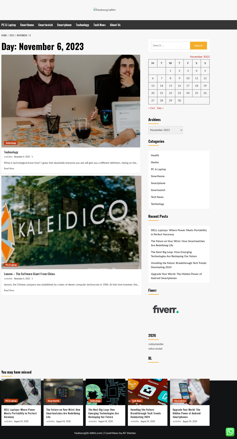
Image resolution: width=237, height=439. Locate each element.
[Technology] (70, 101)
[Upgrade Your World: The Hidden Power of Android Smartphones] (190, 392)
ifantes (155, 162)
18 (196, 85)
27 (152, 100)
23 (179, 93)
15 (170, 85)
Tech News (99, 25)
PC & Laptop (8, 25)
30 (179, 100)
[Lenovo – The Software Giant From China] (71, 222)
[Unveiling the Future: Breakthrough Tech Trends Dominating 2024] (147, 392)
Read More (9, 169)
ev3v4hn (8, 157)
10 (187, 78)
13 (152, 85)
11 (196, 78)
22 (170, 93)
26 (205, 93)
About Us (115, 25)
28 (161, 100)
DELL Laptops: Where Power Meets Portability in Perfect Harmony (179, 232)
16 (179, 85)
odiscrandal (155, 348)
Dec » (160, 108)
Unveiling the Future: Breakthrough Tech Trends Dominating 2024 (178, 265)
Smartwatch (45, 25)
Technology (82, 25)
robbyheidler (156, 344)
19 (205, 85)
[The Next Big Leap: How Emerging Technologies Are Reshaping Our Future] (105, 392)
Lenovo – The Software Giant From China (29, 274)
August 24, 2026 (21, 421)
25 (196, 93)
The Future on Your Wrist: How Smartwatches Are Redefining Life (178, 243)
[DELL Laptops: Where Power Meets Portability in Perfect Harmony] (21, 392)
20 (152, 93)
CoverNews (111, 433)
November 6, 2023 (22, 156)
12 (205, 78)
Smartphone (64, 25)
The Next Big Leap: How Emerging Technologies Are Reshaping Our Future (174, 254)
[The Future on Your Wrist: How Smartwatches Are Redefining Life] (63, 392)
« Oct (151, 108)
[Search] (207, 25)
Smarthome (27, 25)
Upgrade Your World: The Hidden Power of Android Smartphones (176, 276)
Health (155, 155)
